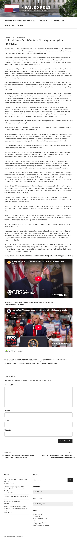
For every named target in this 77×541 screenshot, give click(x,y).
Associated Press (45, 359)
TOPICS (44, 361)
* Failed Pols (36, 7)
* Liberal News (9, 25)
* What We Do (43, 20)
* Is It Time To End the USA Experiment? (16, 496)
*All (30, 359)
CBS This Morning (59, 359)
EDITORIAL (11, 361)
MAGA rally (11, 363)
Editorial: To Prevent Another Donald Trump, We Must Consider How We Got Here (15, 509)
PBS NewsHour (21, 361)
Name (7, 410)
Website (8, 430)
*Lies (35, 359)
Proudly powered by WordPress (13, 536)
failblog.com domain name (12, 501)
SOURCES (37, 361)
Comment (9, 385)
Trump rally (36, 363)
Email (7, 420)
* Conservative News (57, 20)
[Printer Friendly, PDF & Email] (14, 351)
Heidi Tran (21, 37)
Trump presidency (24, 363)
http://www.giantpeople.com (41, 525)
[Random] (20, 25)
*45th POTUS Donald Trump (17, 359)
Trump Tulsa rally (49, 363)
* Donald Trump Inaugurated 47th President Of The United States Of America (14, 489)
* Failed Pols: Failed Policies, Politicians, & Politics (20, 20)
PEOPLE (30, 361)
